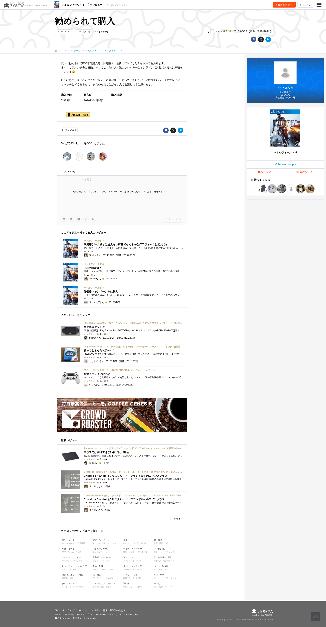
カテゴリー (95, 610)
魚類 (156, 569)
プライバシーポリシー (96, 614)
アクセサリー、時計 (163, 557)
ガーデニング (98, 578)
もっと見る (175, 519)
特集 (105, 610)
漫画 (156, 543)
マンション (128, 587)
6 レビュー (96, 4)
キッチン (96, 543)
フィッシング (77, 561)
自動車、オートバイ (102, 557)
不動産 (126, 583)
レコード (131, 543)
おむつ (156, 578)
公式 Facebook (63, 618)
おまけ (156, 552)
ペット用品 (137, 569)
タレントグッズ (69, 583)
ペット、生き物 (161, 566)
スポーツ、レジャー (71, 557)
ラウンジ (59, 610)
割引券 (139, 578)
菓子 (111, 569)
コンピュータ (68, 540)
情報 (156, 587)
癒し (75, 569)
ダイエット (67, 569)
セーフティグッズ (168, 578)
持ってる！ (267, 172)
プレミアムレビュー (76, 610)
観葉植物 (109, 578)
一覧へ (102, 531)
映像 (104, 543)
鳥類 (166, 569)
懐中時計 (157, 561)
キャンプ (66, 561)
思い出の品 (141, 543)
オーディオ (112, 543)
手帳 (71, 578)
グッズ (78, 552)
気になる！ (306, 172)
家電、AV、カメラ (101, 540)
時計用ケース (168, 561)
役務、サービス (165, 587)
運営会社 (58, 614)
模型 (125, 552)
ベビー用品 (159, 575)
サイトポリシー (114, 614)
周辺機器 (81, 543)
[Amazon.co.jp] (78, 115)
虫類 (161, 569)
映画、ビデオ (68, 548)
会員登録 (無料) (285, 4)
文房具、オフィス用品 (72, 575)
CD (124, 543)
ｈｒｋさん (221, 31)
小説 (166, 543)
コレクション (160, 548)
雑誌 (161, 543)
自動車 (95, 561)
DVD (64, 552)
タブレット (71, 543)
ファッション (129, 557)
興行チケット (129, 578)
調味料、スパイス (100, 569)
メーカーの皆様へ (131, 614)
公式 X (78, 618)
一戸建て (138, 587)
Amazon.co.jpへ (286, 164)
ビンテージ (108, 552)
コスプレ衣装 (98, 587)
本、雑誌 (158, 540)
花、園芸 (97, 575)
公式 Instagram (90, 618)
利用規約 (80, 614)
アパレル (127, 561)
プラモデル (142, 552)
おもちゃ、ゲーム (101, 548)
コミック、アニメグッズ (104, 583)
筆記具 (65, 578)
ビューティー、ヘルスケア (74, 566)
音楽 (125, 540)
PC (63, 543)
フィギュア (97, 552)
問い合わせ (69, 614)
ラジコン (132, 552)
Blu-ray (71, 552)
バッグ (139, 561)
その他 (157, 583)
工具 (107, 561)
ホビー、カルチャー (132, 548)
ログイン (88, 192)
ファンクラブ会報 (77, 587)
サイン (65, 587)
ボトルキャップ (167, 552)
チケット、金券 (130, 575)
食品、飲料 (98, 566)
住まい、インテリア (132, 566)
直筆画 (108, 587)
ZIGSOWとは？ (118, 610)
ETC (102, 561)
